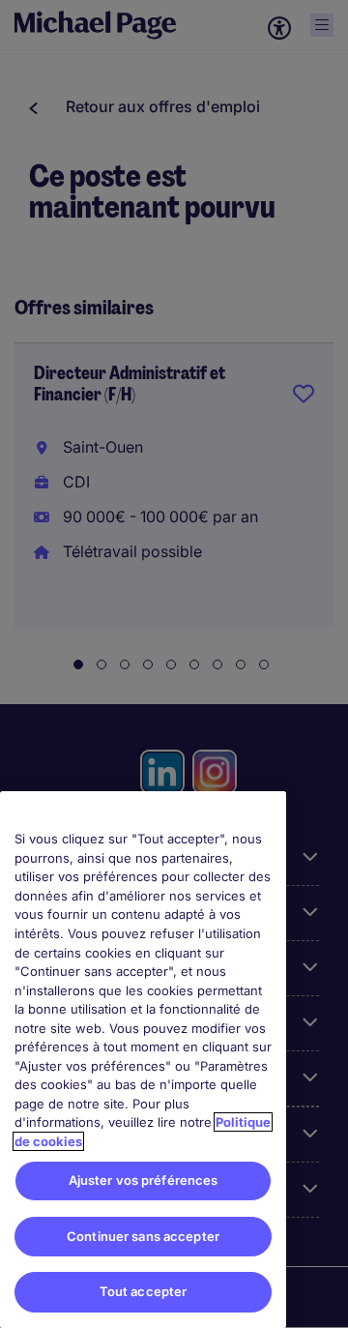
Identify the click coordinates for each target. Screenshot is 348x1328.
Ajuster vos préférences (143, 1180)
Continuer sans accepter (143, 1236)
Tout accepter (144, 1291)
